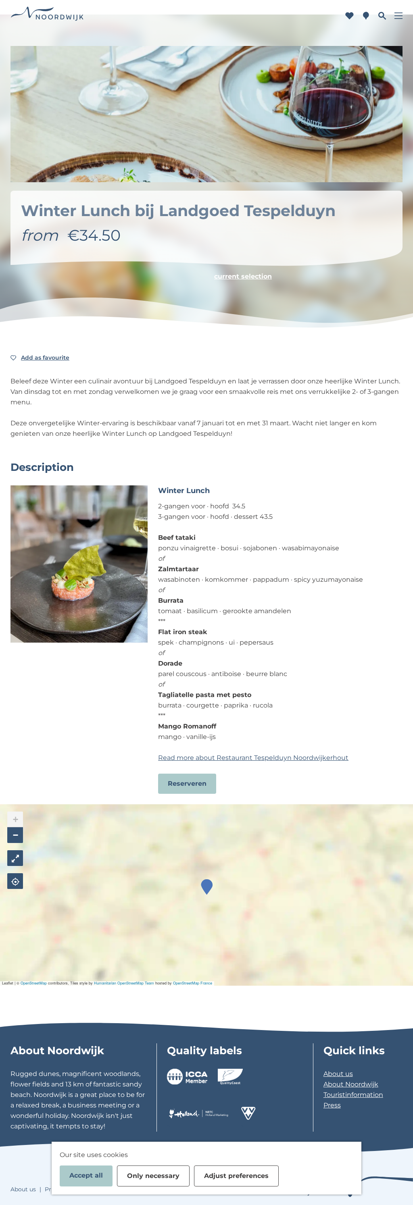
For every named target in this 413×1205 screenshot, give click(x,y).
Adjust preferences (236, 1176)
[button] (207, 887)
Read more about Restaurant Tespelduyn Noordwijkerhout (253, 758)
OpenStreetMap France (192, 983)
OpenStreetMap (34, 983)
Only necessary (153, 1176)
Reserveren (187, 783)
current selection (243, 276)
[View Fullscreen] (15, 858)
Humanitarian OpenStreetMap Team (124, 983)
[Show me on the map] (15, 881)
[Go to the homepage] (47, 15)
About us (338, 1074)
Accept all (86, 1175)
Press (332, 1105)
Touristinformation (353, 1095)
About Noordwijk (350, 1084)
